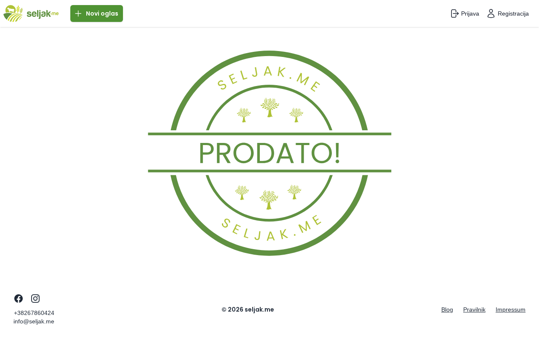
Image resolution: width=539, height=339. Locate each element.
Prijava (470, 13)
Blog (447, 309)
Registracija (513, 13)
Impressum (511, 309)
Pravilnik (474, 309)
